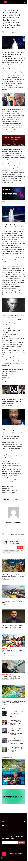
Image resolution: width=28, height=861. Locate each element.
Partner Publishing (5, 817)
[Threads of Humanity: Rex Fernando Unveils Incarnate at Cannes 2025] (13, 616)
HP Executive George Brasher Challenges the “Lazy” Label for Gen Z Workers (16, 749)
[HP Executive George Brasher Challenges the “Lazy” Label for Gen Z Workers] (4, 749)
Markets (7, 599)
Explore (3, 829)
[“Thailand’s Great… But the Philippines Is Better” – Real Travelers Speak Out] (13, 691)
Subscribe (20, 547)
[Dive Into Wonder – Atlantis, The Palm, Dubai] (13, 591)
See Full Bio (12, 525)
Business (3, 599)
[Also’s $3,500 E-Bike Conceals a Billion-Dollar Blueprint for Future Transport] (4, 722)
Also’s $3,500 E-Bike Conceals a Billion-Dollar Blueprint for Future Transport (17, 722)
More (3, 825)
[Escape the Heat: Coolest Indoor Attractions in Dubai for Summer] (13, 666)
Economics (5, 777)
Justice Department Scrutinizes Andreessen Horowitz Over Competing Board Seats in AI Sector (17, 741)
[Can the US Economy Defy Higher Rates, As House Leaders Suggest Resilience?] (4, 713)
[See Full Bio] (17, 525)
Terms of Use (7, 552)
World (10, 599)
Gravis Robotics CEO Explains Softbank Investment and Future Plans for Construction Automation (16, 731)
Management (7, 674)
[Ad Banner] (13, 193)
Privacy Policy (20, 551)
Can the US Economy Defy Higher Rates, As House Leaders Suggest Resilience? (17, 714)
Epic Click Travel (7, 783)
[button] (2, 2)
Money (3, 821)
